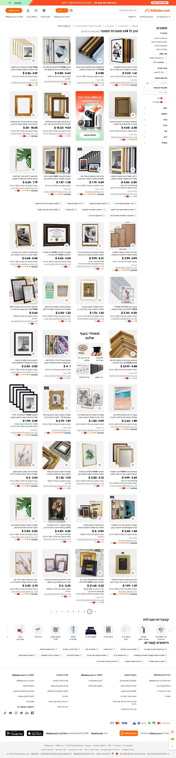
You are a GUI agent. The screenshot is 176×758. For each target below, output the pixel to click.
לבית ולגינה (123, 26)
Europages (128, 745)
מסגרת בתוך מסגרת (156, 661)
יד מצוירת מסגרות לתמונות (92, 210)
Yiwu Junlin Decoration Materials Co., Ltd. (23, 133)
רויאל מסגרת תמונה (47, 649)
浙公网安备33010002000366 (133, 754)
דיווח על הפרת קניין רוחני (58, 701)
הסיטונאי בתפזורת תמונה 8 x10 (122, 216)
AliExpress (48, 745)
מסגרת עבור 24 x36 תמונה (48, 210)
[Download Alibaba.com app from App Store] (35, 733)
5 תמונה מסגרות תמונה (98, 204)
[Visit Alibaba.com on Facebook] (32, 713)
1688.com (60, 745)
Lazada (88, 745)
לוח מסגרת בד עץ (95, 216)
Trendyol (117, 745)
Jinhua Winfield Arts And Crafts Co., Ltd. (23, 82)
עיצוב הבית (109, 26)
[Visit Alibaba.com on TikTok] (5, 713)
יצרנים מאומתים (95, 681)
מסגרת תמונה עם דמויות (96, 655)
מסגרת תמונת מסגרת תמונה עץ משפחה (149, 655)
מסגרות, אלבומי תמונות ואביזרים (88, 26)
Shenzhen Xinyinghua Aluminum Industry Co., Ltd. (90, 82)
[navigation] (155, 319)
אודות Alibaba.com (162, 675)
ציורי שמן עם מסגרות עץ (124, 204)
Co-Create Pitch (163, 686)
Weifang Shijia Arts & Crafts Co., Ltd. (56, 81)
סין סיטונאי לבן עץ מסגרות (154, 649)
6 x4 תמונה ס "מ (120, 655)
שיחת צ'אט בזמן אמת (59, 686)
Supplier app (97, 733)
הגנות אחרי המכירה (128, 696)
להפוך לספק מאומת (26, 696)
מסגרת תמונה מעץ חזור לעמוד (122, 210)
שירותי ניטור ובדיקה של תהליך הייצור (124, 702)
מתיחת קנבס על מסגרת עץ (107, 661)
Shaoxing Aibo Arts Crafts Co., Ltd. (123, 82)
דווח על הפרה (62, 707)
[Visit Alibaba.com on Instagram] (16, 713)
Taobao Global (99, 745)
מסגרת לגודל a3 (73, 655)
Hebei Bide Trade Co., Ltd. (126, 268)
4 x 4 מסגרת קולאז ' (74, 204)
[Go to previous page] (95, 611)
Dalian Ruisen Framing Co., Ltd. (124, 137)
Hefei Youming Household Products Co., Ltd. (123, 194)
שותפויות (30, 701)
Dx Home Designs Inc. (94, 191)
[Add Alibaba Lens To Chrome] (129, 733)
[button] (71, 10)
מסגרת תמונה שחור (25, 655)
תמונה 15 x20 (90, 649)
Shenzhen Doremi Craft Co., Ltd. (90, 266)
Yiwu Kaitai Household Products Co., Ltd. (56, 191)
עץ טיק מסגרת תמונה (133, 661)
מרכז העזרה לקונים (60, 681)
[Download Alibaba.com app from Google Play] (15, 733)
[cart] (36, 11)
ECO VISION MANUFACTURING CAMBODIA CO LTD (123, 318)
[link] (172, 731)
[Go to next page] (51, 611)
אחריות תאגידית (163, 691)
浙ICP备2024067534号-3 (158, 754)
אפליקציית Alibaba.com (56, 733)
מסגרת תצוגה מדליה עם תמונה (47, 204)
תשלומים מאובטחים (128, 681)
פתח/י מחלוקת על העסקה (57, 691)
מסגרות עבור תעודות (128, 649)
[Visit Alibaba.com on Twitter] (21, 713)
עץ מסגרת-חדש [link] (64, 26)
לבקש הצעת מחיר (95, 686)
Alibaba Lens (155, 733)
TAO (109, 745)
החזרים (65, 696)
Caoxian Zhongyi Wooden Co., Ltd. (56, 318)
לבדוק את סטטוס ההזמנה (23, 691)
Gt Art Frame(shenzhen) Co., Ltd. (57, 133)
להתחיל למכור (28, 686)
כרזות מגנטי (108, 649)
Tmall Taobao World (74, 745)
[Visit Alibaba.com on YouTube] (10, 713)
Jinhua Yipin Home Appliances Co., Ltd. (23, 264)
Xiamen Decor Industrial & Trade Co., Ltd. (56, 264)
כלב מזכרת (70, 210)
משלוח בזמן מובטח (128, 691)
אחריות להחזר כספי (128, 686)
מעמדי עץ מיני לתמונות (50, 655)
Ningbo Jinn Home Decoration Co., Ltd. (23, 188)
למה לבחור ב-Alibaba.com (159, 681)
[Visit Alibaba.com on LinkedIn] (27, 713)
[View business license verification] (113, 754)
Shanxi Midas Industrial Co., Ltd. (90, 318)
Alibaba (135, 26)
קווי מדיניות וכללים (128, 709)
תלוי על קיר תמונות (70, 649)
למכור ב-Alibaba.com (25, 681)
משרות (167, 696)
